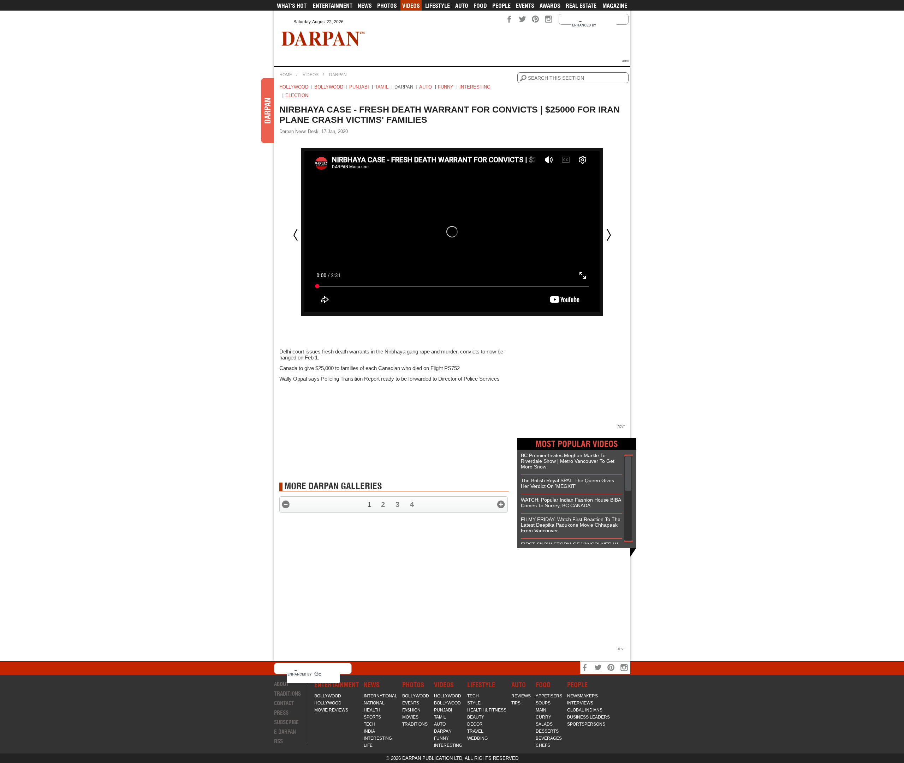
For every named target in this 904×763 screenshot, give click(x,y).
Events (525, 5)
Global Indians (584, 710)
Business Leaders (588, 717)
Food (480, 5)
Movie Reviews (331, 710)
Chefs (543, 745)
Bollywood (328, 87)
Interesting (474, 87)
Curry (543, 717)
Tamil (381, 87)
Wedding (477, 738)
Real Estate (581, 5)
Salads (544, 724)
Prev (295, 235)
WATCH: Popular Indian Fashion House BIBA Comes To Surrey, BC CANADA (571, 502)
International (380, 696)
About (281, 684)
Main (541, 710)
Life (368, 745)
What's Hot (292, 5)
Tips (516, 703)
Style (474, 703)
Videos (411, 5)
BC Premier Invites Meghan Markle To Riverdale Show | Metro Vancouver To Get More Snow (567, 461)
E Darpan (285, 731)
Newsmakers (582, 696)
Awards (550, 5)
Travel (475, 731)
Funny (445, 87)
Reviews (521, 696)
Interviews (580, 703)
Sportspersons (586, 724)
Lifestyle (437, 5)
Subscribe (286, 722)
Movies (410, 717)
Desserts (547, 731)
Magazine (614, 5)
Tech (369, 724)
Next (609, 235)
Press (281, 712)
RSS (278, 741)
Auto (461, 5)
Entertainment (332, 5)
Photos (387, 5)
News (365, 5)
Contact (284, 703)
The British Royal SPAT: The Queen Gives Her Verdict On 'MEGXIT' (567, 483)
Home (285, 74)
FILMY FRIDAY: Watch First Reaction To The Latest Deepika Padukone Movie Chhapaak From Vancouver (570, 524)
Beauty (475, 717)
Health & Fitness (486, 710)
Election (296, 95)
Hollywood (293, 87)
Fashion (411, 710)
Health (372, 710)
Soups (543, 703)
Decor (475, 724)
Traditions (287, 693)
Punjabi (359, 87)
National (374, 703)
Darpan (338, 74)
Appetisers (549, 696)
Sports (372, 717)
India (369, 731)
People (501, 5)
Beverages (549, 738)
